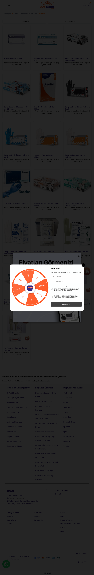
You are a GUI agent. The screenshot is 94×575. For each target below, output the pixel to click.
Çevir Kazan (66, 304)
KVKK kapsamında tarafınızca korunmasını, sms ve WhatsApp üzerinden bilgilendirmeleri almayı (66, 296)
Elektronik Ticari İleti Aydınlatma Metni (66, 290)
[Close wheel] (83, 265)
